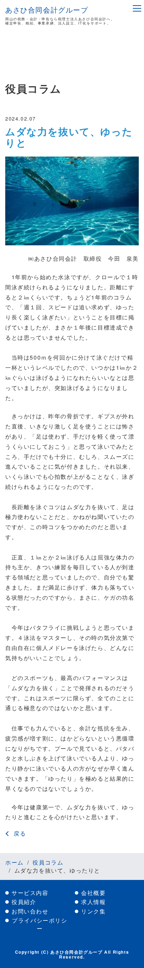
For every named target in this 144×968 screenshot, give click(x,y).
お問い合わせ (30, 911)
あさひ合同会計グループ (46, 10)
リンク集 (93, 911)
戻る (20, 833)
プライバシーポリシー (39, 924)
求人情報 (93, 902)
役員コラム (48, 862)
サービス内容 (30, 893)
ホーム (14, 862)
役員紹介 (24, 902)
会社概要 (93, 893)
